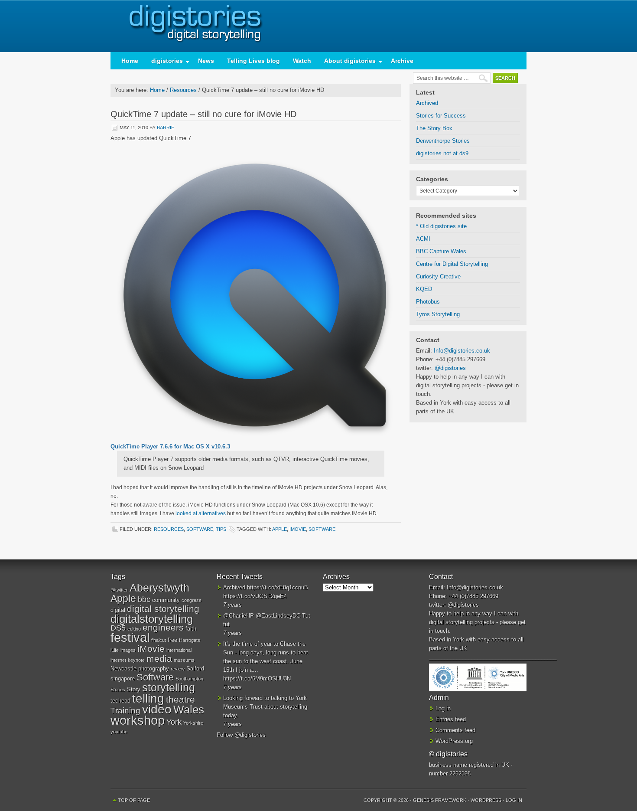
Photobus (428, 301)
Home (129, 60)
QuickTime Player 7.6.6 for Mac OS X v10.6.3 (170, 446)
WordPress (486, 800)
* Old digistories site (441, 226)
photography (153, 668)
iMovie (297, 529)
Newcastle (123, 668)
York (174, 722)
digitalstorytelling (151, 618)
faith (190, 628)
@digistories (450, 368)
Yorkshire (193, 723)
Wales (188, 709)
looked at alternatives (201, 513)
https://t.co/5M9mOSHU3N (257, 678)
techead (120, 700)
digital (117, 610)
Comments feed (455, 730)
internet (118, 660)
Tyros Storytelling (438, 314)
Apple (279, 529)
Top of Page (134, 800)
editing (134, 628)
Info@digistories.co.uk (462, 350)
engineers (163, 627)
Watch (302, 60)
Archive (402, 60)
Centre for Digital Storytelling (452, 264)
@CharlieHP (238, 615)
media (159, 659)
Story (133, 689)
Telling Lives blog (253, 60)
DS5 (118, 628)
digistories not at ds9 (442, 153)
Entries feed (451, 719)
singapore (122, 678)
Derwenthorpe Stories (443, 140)
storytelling (168, 687)
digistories (318, 26)
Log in (443, 708)
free (172, 640)
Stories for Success (441, 115)
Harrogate (189, 640)
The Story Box (434, 128)
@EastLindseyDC (278, 615)
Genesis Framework (439, 800)
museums (184, 660)
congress (192, 600)
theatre (180, 699)
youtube (118, 731)
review (178, 668)
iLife (114, 650)
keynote (136, 660)
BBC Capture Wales (441, 251)
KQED (424, 289)
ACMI (423, 238)
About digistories (347, 62)
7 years (232, 605)
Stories (117, 689)
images (128, 650)
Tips (221, 529)
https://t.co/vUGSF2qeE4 (255, 596)
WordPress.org (454, 741)
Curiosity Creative (438, 276)
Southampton (189, 678)
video (157, 709)
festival (130, 637)
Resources (169, 529)
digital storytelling (163, 609)
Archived (427, 103)
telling (148, 698)
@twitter (119, 589)
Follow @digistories (241, 735)
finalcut (158, 640)
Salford (195, 668)
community (166, 600)
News (206, 60)
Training (125, 710)
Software (199, 529)
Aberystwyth (159, 588)
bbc (144, 599)
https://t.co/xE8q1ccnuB (277, 587)
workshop (137, 720)
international (179, 650)
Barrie (165, 127)
